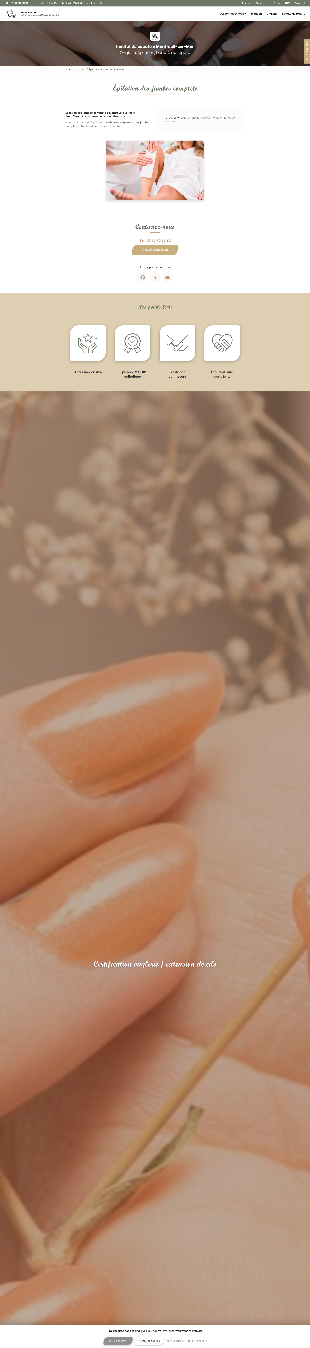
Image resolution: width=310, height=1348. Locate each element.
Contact (299, 3)
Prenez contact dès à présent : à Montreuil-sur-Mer (107, 124)
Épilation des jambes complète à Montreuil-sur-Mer (200, 119)
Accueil (246, 3)
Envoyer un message (155, 250)
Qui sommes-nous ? (233, 14)
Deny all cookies (150, 1341)
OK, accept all (119, 1341)
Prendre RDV (282, 3)
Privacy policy (199, 1341)
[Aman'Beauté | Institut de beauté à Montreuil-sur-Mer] (11, 13)
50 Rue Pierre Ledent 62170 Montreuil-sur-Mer (74, 3)
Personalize (177, 1341)
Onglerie (272, 14)
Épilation (256, 14)
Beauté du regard (293, 14)
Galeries (261, 3)
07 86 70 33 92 (158, 240)
